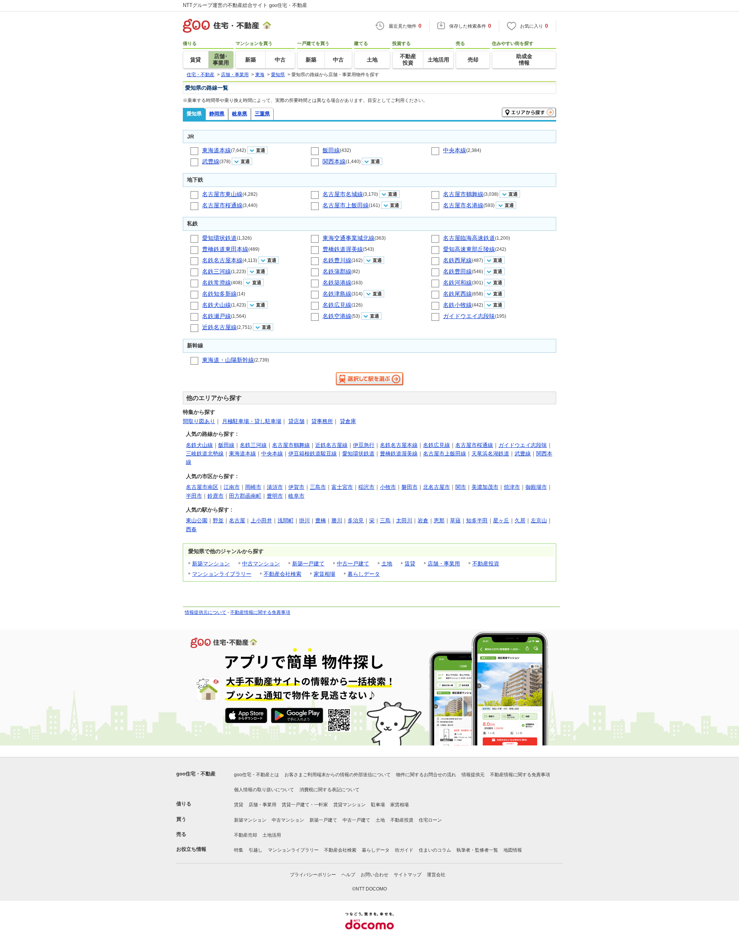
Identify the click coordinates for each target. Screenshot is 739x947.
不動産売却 (245, 835)
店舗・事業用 (444, 563)
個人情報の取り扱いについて (264, 789)
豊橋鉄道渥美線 (343, 249)
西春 (191, 529)
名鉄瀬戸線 (216, 316)
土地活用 (271, 835)
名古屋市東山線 (222, 194)
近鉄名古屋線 (219, 327)
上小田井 (261, 520)
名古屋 (237, 520)
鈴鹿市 (215, 496)
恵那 (439, 520)
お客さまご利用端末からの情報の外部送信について (337, 774)
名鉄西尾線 (457, 260)
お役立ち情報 (191, 849)
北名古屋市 (436, 487)
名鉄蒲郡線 (337, 271)
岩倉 (423, 520)
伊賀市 (296, 487)
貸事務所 (322, 421)
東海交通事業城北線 (349, 238)
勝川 (336, 520)
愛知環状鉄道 (219, 238)
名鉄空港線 (337, 316)
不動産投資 (485, 563)
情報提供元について (205, 612)
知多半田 (477, 520)
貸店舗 (296, 421)
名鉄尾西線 (457, 293)
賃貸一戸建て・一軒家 (305, 804)
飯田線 (331, 150)
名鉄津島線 (337, 293)
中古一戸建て (353, 563)
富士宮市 (342, 487)
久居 (520, 520)
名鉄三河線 (216, 271)
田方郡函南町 (245, 496)
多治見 (356, 520)
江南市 (232, 487)
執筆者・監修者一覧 (477, 850)
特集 (238, 850)
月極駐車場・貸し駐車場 (251, 421)
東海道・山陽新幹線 (228, 360)
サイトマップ (407, 874)
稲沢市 (366, 487)
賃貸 (410, 563)
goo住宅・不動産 (196, 774)
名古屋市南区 (202, 487)
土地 (386, 563)
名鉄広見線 (337, 305)
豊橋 (320, 520)
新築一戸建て (308, 563)
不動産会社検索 (282, 574)
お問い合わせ (374, 874)
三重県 (262, 114)
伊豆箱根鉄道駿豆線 (312, 453)
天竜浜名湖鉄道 (490, 453)
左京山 (539, 520)
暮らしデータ (364, 574)
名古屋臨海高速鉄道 (469, 238)
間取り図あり (199, 421)
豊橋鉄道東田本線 (225, 249)
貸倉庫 (348, 421)
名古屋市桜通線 (222, 205)
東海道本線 (216, 150)
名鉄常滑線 (216, 282)
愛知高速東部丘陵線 (469, 249)
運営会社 (436, 874)
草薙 (455, 520)
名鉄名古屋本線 (222, 260)
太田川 (404, 520)
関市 (460, 487)
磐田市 (409, 487)
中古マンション (261, 563)
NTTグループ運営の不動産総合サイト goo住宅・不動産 (245, 5)
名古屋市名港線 (463, 205)
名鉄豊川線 (337, 260)
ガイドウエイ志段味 (469, 316)
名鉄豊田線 (457, 271)
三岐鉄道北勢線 (205, 453)
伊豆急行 (364, 445)
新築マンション (211, 563)
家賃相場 (324, 574)
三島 (385, 520)
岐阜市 (296, 496)
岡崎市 (253, 487)
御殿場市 (536, 487)
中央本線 (454, 150)
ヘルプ (348, 874)
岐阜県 (239, 114)
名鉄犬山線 (216, 305)
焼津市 (512, 487)
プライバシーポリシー (313, 874)
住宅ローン (430, 820)
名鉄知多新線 (219, 293)
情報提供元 (473, 774)
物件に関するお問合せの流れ (426, 774)
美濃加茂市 (484, 487)
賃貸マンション (349, 804)
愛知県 (194, 114)
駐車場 (378, 804)
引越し (255, 850)
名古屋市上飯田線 (346, 205)
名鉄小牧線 (457, 305)
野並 (218, 520)
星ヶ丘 (501, 520)
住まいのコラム (435, 850)
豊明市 (275, 496)
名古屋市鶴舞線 (463, 194)
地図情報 (512, 850)
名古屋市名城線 (343, 194)
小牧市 (388, 487)
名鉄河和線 (457, 282)
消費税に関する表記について (329, 789)
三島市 (318, 487)
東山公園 (196, 520)
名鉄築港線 (337, 282)
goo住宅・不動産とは (256, 774)
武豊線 (210, 161)
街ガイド (404, 850)
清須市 (275, 487)
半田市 (194, 496)
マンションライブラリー (221, 574)
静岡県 (216, 114)
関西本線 (334, 161)
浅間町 (286, 520)
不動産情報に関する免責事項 (260, 612)
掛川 (304, 520)
